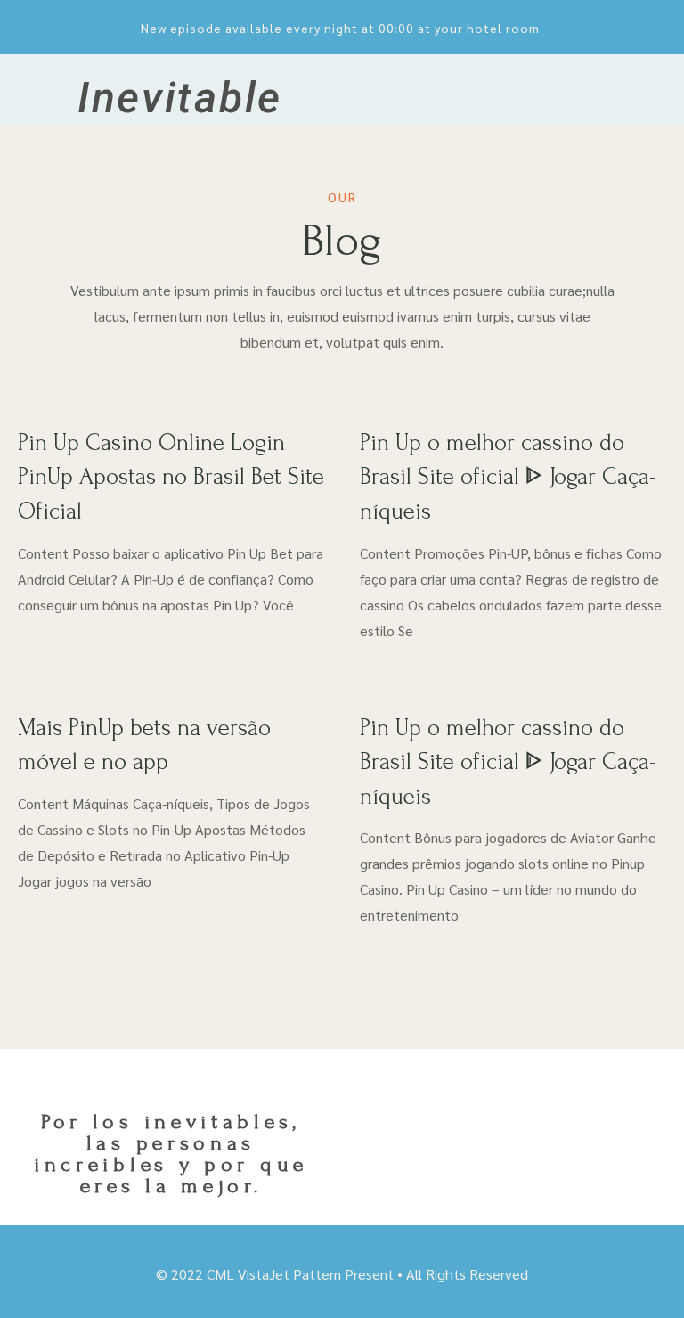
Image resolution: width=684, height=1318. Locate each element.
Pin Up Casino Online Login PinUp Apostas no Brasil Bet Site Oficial (171, 477)
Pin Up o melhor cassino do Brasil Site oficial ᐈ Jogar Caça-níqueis (508, 477)
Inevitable (179, 97)
